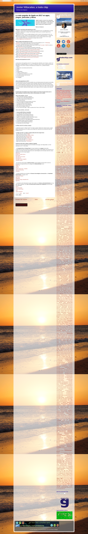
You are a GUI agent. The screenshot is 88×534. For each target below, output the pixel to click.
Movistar (58, 295)
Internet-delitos (59, 223)
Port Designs (62, 323)
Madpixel (58, 253)
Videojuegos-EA (69, 445)
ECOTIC (58, 161)
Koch (57, 246)
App (71, 115)
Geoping (58, 184)
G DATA (70, 179)
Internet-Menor (64, 229)
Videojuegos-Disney (62, 445)
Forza (71, 175)
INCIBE (66, 209)
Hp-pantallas (62, 205)
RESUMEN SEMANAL (61, 330)
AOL (70, 115)
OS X (62, 314)
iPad (61, 240)
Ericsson (61, 163)
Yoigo (71, 484)
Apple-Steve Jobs (65, 124)
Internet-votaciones (63, 239)
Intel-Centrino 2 (59, 213)
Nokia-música (59, 306)
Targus (67, 356)
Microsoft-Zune (59, 287)
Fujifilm (58, 177)
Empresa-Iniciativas (60, 162)
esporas (58, 172)
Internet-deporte (66, 223)
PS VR (66, 325)
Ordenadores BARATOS (61, 313)
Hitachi (67, 202)
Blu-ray (68, 134)
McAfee (67, 257)
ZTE (62, 488)
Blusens (71, 134)
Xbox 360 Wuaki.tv (66, 478)
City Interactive (66, 146)
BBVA (69, 130)
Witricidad (58, 475)
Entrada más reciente (21, 199)
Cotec (65, 152)
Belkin (58, 131)
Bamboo (61, 130)
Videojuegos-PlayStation (68, 457)
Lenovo (60, 248)
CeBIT (59, 140)
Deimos (66, 155)
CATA (69, 139)
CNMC (61, 148)
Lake (17, 190)
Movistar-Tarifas (69, 296)
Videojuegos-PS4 (60, 459)
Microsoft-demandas (68, 268)
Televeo (66, 415)
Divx (58, 157)
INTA (71, 211)
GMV (69, 184)
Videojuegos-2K (69, 436)
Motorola (62, 293)
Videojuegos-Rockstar (68, 459)
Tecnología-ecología (68, 373)
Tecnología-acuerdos (68, 358)
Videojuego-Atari (60, 429)
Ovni (66, 314)
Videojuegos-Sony (69, 460)
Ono (59, 309)
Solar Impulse (67, 344)
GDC (57, 183)
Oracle (71, 310)
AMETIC (62, 115)
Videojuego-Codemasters (61, 430)
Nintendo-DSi (65, 303)
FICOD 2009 (64, 174)
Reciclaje (70, 328)
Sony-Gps (68, 346)
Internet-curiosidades (61, 222)
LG (70, 248)
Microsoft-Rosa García (65, 281)
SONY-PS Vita (63, 349)
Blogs (61, 134)
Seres (71, 338)
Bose (57, 135)
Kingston (70, 245)
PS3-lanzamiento (62, 326)
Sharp (61, 339)
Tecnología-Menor (59, 386)
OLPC (71, 308)
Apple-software (59, 124)
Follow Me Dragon (19, 175)
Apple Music (66, 117)
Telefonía (70, 401)
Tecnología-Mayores (68, 385)
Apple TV (62, 118)
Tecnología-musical (60, 389)
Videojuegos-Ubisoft (63, 463)
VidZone (68, 465)
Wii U (69, 471)
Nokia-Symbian (64, 307)
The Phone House (66, 418)
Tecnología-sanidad (60, 397)
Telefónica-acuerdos (60, 412)
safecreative (67, 331)
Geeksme (62, 183)
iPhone (67, 240)
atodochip (58, 129)
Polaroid (58, 323)
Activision (70, 109)
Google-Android (69, 188)
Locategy (67, 251)
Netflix (46, 45)
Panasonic (70, 315)
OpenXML (68, 309)
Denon (71, 155)
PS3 (69, 325)
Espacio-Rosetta (60, 169)
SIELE (61, 340)
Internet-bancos (60, 219)
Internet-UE (70, 236)
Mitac (67, 291)
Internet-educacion (63, 225)
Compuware (59, 151)
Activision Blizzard (60, 110)
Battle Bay (18, 153)
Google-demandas (65, 191)
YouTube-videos (63, 487)
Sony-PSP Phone (67, 350)
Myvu (61, 298)
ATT (61, 129)
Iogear (58, 240)
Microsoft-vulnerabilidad (68, 286)
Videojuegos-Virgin (63, 464)
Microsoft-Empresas (68, 269)
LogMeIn (61, 252)
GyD (68, 200)
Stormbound (18, 157)
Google (58, 185)
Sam (65, 333)
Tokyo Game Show (64, 419)
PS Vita (63, 325)
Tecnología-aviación (64, 363)
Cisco (62, 146)
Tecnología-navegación (60, 391)
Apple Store (59, 118)
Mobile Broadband (60, 292)
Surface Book (70, 354)
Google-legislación (65, 194)
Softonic (61, 343)
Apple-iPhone (66, 120)
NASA (66, 298)
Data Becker (62, 155)
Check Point (59, 141)
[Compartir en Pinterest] (20, 194)
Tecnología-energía (60, 375)
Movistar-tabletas (63, 296)
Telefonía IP (59, 402)
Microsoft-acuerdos (61, 264)
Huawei (71, 207)
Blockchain (58, 134)
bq (59, 135)
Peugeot (64, 318)
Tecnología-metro (65, 386)
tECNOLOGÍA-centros (68, 367)
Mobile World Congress (68, 292)
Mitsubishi (69, 291)
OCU (68, 308)
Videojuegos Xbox (69, 435)
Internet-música (65, 230)
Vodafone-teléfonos (60, 469)
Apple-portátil (70, 123)
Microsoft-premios (64, 280)
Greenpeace (59, 200)
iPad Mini (64, 240)
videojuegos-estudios (61, 446)
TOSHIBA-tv (62, 421)
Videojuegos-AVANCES (68, 439)
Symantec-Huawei (64, 355)
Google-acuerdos (69, 186)
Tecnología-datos (60, 372)
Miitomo (71, 287)
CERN (65, 140)
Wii (64, 471)
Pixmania (70, 319)
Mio (64, 291)
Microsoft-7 (66, 263)
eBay (71, 160)
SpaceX (71, 351)
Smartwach (58, 343)
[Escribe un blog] (17, 194)
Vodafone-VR (70, 469)
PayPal (58, 318)
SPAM (58, 352)
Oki (69, 308)
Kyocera (62, 247)
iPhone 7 (62, 241)
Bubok (68, 135)
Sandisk (62, 337)
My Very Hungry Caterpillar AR (22, 179)
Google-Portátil (70, 196)
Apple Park (70, 117)
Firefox (69, 174)
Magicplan (18, 178)
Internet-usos (59, 237)
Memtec (71, 258)
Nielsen (58, 301)
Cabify (71, 135)
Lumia (69, 252)
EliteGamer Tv (62, 161)
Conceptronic (63, 151)
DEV (63, 156)
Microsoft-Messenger (63, 275)
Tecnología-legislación (64, 383)
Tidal (71, 418)
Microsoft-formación (60, 270)
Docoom (62, 157)
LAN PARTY (68, 247)
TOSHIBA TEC (65, 420)
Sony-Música (62, 348)
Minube (62, 291)
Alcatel (63, 113)
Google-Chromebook (63, 190)
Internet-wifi (70, 239)
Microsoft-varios (64, 285)
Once (57, 309)
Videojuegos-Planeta (60, 457)
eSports (62, 172)
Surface (66, 354)
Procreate (42, 45)
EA (61, 160)
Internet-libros (59, 229)
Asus (68, 128)
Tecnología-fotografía (60, 379)
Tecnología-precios (69, 392)
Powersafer (70, 323)
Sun (60, 354)
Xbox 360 (60, 478)
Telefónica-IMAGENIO (60, 413)
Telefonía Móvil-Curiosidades (62, 403)
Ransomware (62, 328)
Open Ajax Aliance (63, 309)
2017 (60, 108)
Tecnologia (66, 357)
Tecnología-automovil (61, 362)
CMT (71, 147)
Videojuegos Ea (68, 434)
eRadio (58, 163)
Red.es (61, 329)
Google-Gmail (59, 194)
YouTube (58, 486)
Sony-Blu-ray (64, 346)
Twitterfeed (66, 424)
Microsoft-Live (59, 274)
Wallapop (18, 171)
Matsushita (63, 257)
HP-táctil (70, 205)
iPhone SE (67, 241)
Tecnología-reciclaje (60, 395)
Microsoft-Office (66, 278)
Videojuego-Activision (61, 427)
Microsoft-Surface (60, 284)
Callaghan (61, 136)
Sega (62, 338)
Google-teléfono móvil (68, 197)
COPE (71, 151)
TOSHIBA (59, 420)
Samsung (69, 333)
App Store (58, 117)
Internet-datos (69, 222)
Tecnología (70, 357)
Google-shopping (59, 197)
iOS (59, 240)
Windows (67, 473)
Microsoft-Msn (64, 276)
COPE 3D (60, 152)
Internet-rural (63, 235)
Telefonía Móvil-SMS (64, 407)
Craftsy (17, 166)
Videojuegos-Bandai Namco (62, 440)
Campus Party (66, 136)
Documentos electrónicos (68, 157)
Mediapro (70, 257)
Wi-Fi (61, 471)
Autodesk (64, 129)
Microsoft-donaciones (60, 269)
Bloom (17, 186)
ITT (71, 241)
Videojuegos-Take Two (62, 462)
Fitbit (62, 175)
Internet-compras (62, 220)
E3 (59, 160)
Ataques (71, 128)
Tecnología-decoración (68, 372)
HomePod (70, 202)
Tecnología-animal (60, 361)
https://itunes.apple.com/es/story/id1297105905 (29, 49)
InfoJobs (63, 211)
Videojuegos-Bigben (64, 441)
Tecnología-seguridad (68, 397)
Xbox (71, 477)
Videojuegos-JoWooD (60, 450)
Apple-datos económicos (65, 119)
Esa (65, 163)
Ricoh (68, 330)
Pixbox (68, 319)
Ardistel (58, 128)
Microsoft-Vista (61, 286)
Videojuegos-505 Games (62, 437)
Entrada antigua (49, 199)
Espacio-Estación (66, 167)
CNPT (68, 148)
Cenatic (62, 140)
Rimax (71, 330)
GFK (60, 184)
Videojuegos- (59, 436)
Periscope (61, 318)
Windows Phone (69, 474)
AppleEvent (70, 125)
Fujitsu (60, 177)
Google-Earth (64, 192)
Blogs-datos (65, 134)
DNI (60, 157)
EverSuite (70, 172)
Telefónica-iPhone (69, 413)
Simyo (70, 340)
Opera (71, 309)
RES (66, 329)
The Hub (61, 418)
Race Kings (18, 155)
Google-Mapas (61, 195)
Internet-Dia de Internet (64, 224)
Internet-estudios (60, 227)
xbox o (60, 482)
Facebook (59, 173)
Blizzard (70, 133)
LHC (64, 250)
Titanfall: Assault (19, 160)
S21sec (63, 331)
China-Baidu (64, 141)
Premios (71, 324)
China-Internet (66, 142)
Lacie (65, 247)
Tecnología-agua (59, 360)
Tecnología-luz (69, 384)
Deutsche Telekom (60, 156)
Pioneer (61, 319)
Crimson (68, 152)
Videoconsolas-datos (68, 426)
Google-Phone (64, 196)
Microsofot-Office (59, 261)
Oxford (68, 314)
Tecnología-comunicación (68, 369)
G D (67, 179)
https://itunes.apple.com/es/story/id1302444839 (29, 52)
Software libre (70, 343)
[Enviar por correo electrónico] (16, 194)
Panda (58, 317)
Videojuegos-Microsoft (68, 453)
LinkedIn (68, 250)
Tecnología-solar (59, 398)
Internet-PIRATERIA (68, 231)
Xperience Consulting (60, 483)
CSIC (71, 152)
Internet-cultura (69, 220)
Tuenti (68, 423)
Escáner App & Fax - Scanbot (21, 168)
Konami (68, 246)
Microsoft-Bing (62, 267)
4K (59, 109)
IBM (68, 208)
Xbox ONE (64, 482)
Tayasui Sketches (19, 191)
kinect (68, 245)
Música (68, 297)
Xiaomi (71, 482)
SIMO (68, 340)
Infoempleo (60, 211)
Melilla (64, 258)
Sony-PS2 (68, 349)
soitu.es (63, 344)
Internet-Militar (69, 229)
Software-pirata (59, 344)
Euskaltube (66, 172)
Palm (59, 315)
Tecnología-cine (69, 368)
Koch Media (61, 246)
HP (60, 203)
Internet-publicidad (63, 234)
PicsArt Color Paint (19, 189)
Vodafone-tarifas (69, 468)
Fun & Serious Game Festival (62, 178)
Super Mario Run (19, 47)
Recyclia (58, 329)
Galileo (71, 180)
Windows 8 (64, 474)
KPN (60, 247)
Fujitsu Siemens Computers (67, 177)
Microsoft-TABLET (69, 284)
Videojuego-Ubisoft (68, 433)
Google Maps (62, 185)
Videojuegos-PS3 (69, 458)
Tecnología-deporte (60, 373)
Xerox (69, 482)
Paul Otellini (70, 317)
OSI (64, 314)
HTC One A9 (67, 206)
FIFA (67, 174)
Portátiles (66, 323)
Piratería (64, 319)
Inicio (36, 199)
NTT (60, 308)
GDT (60, 183)
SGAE (58, 339)
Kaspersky (59, 245)
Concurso (68, 151)
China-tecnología (63, 143)
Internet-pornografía (65, 233)
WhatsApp (70, 470)
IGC (58, 209)
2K (61, 108)
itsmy (70, 241)
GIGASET (66, 184)
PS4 (67, 326)
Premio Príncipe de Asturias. (63, 324)
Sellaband (64, 338)
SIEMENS (64, 340)
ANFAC (68, 115)
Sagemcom (62, 333)
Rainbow (58, 328)
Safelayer (70, 331)
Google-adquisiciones (60, 188)
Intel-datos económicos (66, 213)
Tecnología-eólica (69, 375)
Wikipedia (61, 473)
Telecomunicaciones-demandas (62, 401)
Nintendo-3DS (69, 302)
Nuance (62, 308)
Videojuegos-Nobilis (68, 455)
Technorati (60, 357)
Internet (58, 215)
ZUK (64, 488)
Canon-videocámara (62, 139)
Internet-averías (69, 218)
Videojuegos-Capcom (68, 442)
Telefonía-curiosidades (63, 409)
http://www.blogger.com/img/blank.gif (62, 207)
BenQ (61, 131)
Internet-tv (65, 236)
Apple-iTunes (62, 122)
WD (64, 470)
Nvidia (65, 308)
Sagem (58, 333)
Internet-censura (66, 219)
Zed (70, 487)
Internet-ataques (66, 217)
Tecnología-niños (69, 391)
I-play (61, 208)
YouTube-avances (64, 486)
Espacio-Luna (62, 168)
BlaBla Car (18, 165)
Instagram (68, 211)
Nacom (64, 298)
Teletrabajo (62, 415)
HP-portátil (67, 205)
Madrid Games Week (64, 253)
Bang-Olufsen (65, 130)
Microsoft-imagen (64, 273)
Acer (64, 109)
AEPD (64, 111)
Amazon (58, 114)
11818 (58, 108)
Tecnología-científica (60, 368)
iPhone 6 (70, 240)
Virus (71, 465)
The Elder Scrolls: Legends (21, 159)
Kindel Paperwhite (64, 245)
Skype (58, 341)
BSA (66, 135)
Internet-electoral (69, 225)
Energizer (69, 162)
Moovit (17, 167)
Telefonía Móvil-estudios (67, 404)
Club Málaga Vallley (64, 147)
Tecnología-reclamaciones (68, 395)
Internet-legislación (68, 228)
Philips (67, 318)
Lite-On (64, 251)
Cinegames (58, 146)
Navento (69, 298)
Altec (71, 113)
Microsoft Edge (69, 262)
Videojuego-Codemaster (67, 429)
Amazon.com (62, 114)
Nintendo (62, 301)
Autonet (68, 129)
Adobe (58, 111)
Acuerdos (65, 110)
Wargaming (58, 470)
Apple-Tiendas (59, 125)
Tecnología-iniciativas (60, 380)
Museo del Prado (63, 297)
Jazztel (68, 242)
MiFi (68, 287)
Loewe (71, 251)
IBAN (63, 208)
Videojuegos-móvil (60, 454)
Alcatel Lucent (67, 113)
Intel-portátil (67, 214)
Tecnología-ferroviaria (60, 378)
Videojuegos (59, 434)
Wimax (64, 473)
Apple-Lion (67, 122)
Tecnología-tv (65, 398)
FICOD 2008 (59, 174)
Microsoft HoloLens (60, 263)
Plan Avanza (59, 320)
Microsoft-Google (69, 272)
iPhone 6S (58, 241)
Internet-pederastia (62, 231)
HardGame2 (67, 201)
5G (60, 109)
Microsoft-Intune (69, 273)
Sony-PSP (61, 350)
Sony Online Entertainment (67, 345)
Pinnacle (58, 319)
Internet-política (59, 233)
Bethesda (65, 131)
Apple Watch (67, 118)
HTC (57, 206)
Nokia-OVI (58, 307)
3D (62, 108)
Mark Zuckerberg (60, 256)
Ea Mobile (64, 160)
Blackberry (64, 133)
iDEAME (71, 208)
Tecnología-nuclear (60, 392)
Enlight (17, 42)
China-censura (69, 141)
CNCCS (58, 148)
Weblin (67, 470)
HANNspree (63, 201)
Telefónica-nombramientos (61, 414)
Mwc (71, 297)
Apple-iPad (61, 120)
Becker (71, 130)
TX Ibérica (70, 424)
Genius (66, 183)
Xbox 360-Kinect (64, 480)
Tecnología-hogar (69, 379)
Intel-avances (69, 212)
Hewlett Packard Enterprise (61, 202)
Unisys (62, 426)
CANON (70, 136)
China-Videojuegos (60, 145)
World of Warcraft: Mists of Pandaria (66, 475)
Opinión (62, 310)
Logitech (58, 252)
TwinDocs (58, 424)
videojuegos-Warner (63, 465)
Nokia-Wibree (70, 307)
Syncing (69, 355)
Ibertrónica (66, 208)
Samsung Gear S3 (65, 334)
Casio (67, 139)
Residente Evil (69, 329)
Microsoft (66, 261)
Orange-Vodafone (69, 312)
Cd (57, 140)
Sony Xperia (59, 346)
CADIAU (58, 136)
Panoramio (62, 317)
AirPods (60, 113)
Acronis (66, 109)
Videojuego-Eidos (62, 431)
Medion (58, 258)
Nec (71, 298)
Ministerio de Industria (62, 290)
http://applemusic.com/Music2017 (24, 39)
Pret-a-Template (19, 187)
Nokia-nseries (70, 306)
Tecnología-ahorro (68, 360)
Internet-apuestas (60, 217)
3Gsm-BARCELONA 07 (68, 108)
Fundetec (65, 179)
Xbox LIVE (68, 481)
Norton (58, 308)
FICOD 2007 (70, 173)
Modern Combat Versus (21, 154)
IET (57, 209)
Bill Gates (70, 131)
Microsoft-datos (59, 268)
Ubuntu (61, 425)
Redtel (64, 329)
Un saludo (64, 425)
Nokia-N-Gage (64, 306)
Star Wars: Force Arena (20, 156)
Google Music (67, 185)
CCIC (71, 139)
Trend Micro (59, 423)
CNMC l (64, 148)
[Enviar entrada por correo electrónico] (24, 193)
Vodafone (70, 467)
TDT (69, 356)
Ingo (66, 211)
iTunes (58, 242)
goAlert (71, 184)
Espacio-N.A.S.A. (69, 168)
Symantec (58, 355)
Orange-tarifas (63, 312)
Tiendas (58, 419)
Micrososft (65, 287)
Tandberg (63, 356)
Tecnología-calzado (65, 366)
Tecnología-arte (69, 361)
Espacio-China (65, 166)
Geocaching (70, 183)
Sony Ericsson (59, 345)
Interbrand (70, 214)
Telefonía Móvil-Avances (67, 402)
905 (62, 109)
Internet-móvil (59, 230)
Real (68, 328)
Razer (66, 328)
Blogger (56, 529)
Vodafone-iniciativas (61, 468)
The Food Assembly (20, 169)
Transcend (67, 421)
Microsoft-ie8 (59, 273)
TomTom (70, 419)
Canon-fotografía (60, 137)
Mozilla (58, 297)
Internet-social (59, 236)
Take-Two (60, 356)
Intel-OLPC (62, 214)
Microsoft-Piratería (65, 279)
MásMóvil (70, 256)
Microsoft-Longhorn (65, 274)
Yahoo (68, 483)
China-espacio (59, 142)
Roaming (58, 331)
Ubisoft (58, 425)
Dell (69, 155)
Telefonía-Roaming (64, 410)
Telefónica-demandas (68, 412)
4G (58, 109)
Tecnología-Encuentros (68, 374)
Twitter (62, 424)
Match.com (58, 257)
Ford (69, 175)
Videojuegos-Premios (60, 458)
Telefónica (70, 410)
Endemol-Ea (65, 162)
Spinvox (62, 352)
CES (67, 140)
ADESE (68, 110)
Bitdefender (59, 133)
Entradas (60, 65)
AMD (67, 114)
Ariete (61, 128)
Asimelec (64, 128)
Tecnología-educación (60, 374)
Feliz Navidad (64, 173)
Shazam (64, 339)
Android (65, 115)
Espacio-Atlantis (59, 166)
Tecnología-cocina (60, 369)
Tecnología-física (69, 378)
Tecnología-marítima (60, 385)
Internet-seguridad (69, 235)
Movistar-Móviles (64, 295)
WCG (62, 470)
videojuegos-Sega (61, 460)
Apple (21, 193)
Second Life (59, 338)
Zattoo (68, 487)
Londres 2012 (65, 252)
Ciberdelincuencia (69, 145)
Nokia (61, 304)
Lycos (71, 252)
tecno (63, 357)
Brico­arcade (62, 135)
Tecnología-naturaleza (68, 390)
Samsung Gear (59, 334)
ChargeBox (70, 140)
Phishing (70, 318)
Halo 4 (60, 201)
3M (57, 109)
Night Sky (18, 180)
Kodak (65, 246)
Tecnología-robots (60, 396)
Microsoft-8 (70, 263)
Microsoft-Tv (59, 285)
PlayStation (69, 320)
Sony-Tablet (61, 351)
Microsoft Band (63, 262)
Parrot (66, 317)
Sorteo (68, 351)
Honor (58, 203)
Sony (71, 344)
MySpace (58, 298)
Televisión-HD (70, 415)
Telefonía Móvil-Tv (64, 408)
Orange (58, 312)
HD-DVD (70, 201)
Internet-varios (65, 237)
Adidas (71, 110)
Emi (66, 161)
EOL (71, 162)
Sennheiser (68, 338)
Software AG (66, 343)
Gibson (63, 184)
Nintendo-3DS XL (59, 303)
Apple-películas (64, 123)
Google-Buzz (66, 189)
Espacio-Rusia (66, 169)
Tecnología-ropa (69, 396)
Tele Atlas (70, 399)
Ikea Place (18, 177)
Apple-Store (70, 124)
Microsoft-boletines (69, 267)
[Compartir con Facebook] (19, 194)
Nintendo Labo (66, 301)
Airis (57, 113)
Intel (61, 212)
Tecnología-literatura (63, 384)
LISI (61, 251)
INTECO (58, 212)
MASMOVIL (66, 256)
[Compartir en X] (18, 194)
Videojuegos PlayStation (61, 435)
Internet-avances (63, 218)
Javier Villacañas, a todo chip (32, 7)
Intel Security (64, 212)
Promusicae (59, 325)
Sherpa (68, 339)
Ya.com (65, 483)
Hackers (70, 200)
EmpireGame (70, 161)
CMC (69, 147)
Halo (57, 201)
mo (71, 291)
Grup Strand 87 (64, 200)
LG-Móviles (61, 250)
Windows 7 (60, 474)
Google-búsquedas (60, 189)
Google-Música (67, 195)
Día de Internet (67, 156)
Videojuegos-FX (64, 447)
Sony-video (65, 351)
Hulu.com (58, 208)
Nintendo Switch (62, 302)
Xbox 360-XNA (64, 481)
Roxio (61, 331)
